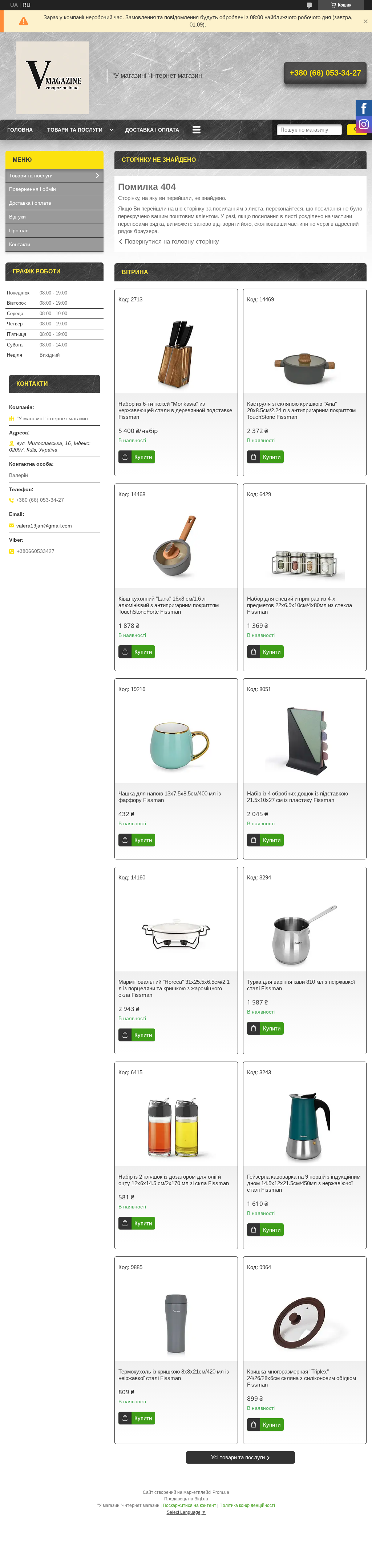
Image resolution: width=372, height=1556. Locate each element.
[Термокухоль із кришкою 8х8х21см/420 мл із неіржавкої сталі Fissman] (176, 1321)
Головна (20, 130)
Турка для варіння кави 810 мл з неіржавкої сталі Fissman (301, 985)
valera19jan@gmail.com (44, 526)
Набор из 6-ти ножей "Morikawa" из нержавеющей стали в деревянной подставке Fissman (175, 410)
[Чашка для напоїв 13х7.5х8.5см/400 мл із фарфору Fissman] (176, 743)
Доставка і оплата (152, 130)
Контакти (19, 244)
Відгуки (17, 217)
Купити (143, 457)
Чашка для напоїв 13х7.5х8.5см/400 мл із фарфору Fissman (169, 796)
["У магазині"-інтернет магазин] (52, 76)
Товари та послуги (74, 130)
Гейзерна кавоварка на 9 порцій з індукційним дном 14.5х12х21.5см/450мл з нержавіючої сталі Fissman (303, 1183)
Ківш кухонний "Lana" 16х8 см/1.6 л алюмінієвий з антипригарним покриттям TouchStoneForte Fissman (168, 605)
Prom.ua (221, 1492)
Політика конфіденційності (247, 1505)
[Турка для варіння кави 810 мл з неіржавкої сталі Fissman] (305, 931)
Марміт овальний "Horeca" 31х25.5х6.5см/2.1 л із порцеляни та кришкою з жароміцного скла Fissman (174, 988)
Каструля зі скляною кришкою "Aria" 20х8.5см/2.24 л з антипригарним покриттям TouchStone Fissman (301, 410)
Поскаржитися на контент (189, 1505)
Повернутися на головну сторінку (172, 241)
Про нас (18, 230)
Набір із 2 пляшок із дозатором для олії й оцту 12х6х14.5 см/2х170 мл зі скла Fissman (173, 1180)
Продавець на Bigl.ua (186, 1498)
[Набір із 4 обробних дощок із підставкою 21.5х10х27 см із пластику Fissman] (305, 743)
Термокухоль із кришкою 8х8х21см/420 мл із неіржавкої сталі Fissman (173, 1374)
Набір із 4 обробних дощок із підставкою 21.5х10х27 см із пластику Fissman (297, 796)
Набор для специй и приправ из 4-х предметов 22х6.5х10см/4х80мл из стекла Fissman (299, 605)
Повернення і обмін (32, 189)
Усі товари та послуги (238, 1457)
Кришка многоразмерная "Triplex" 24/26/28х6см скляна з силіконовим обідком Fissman (301, 1378)
